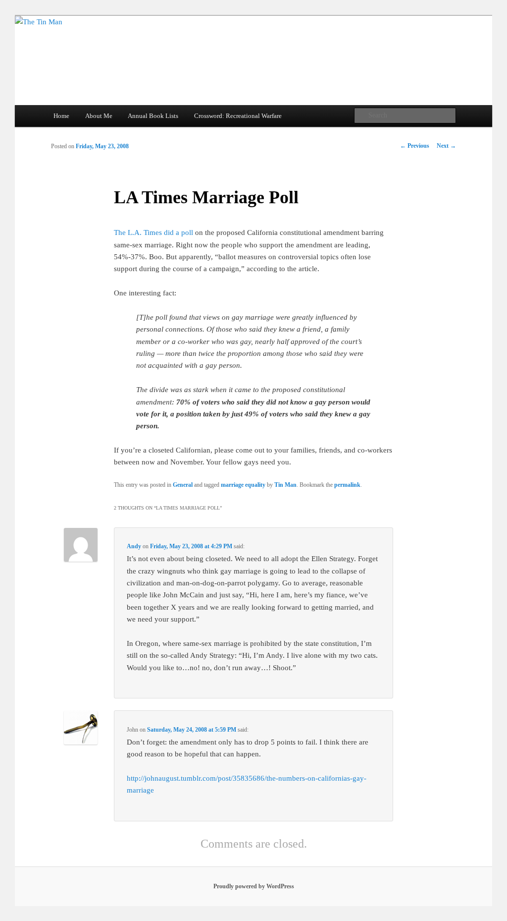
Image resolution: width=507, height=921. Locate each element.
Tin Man (285, 484)
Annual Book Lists (153, 115)
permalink (347, 484)
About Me (98, 115)
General (183, 484)
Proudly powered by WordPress (253, 886)
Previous (414, 145)
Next (446, 145)
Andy (134, 546)
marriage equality (243, 484)
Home (61, 115)
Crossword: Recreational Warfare (238, 115)
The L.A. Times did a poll (154, 232)
